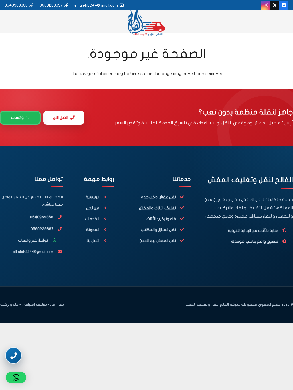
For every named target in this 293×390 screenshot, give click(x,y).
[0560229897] (58, 229)
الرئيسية (92, 197)
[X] (274, 5)
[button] (16, 377)
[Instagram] (265, 5)
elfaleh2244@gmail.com (33, 252)
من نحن (92, 208)
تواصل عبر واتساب (33, 240)
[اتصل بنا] (106, 240)
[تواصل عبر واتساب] (55, 240)
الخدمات (92, 219)
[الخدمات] (106, 218)
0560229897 (42, 229)
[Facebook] (283, 5)
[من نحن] (106, 208)
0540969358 (41, 217)
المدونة (92, 230)
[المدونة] (106, 229)
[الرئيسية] (106, 197)
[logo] (146, 21)
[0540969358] (58, 217)
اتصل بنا (93, 240)
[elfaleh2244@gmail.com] (58, 252)
